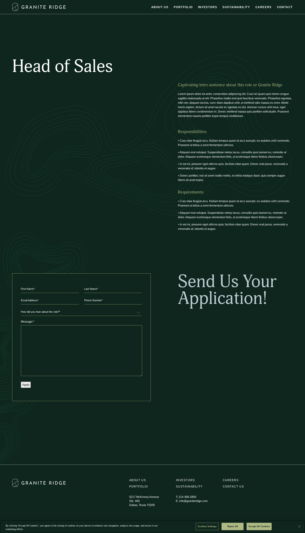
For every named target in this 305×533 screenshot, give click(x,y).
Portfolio (183, 7)
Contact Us (233, 486)
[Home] (15, 7)
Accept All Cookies (259, 526)
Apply (25, 384)
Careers (263, 7)
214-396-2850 (187, 496)
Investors (207, 7)
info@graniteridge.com (193, 500)
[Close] (299, 526)
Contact (285, 7)
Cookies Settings (207, 526)
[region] (152, 526)
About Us (160, 7)
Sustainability (236, 7)
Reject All (232, 526)
